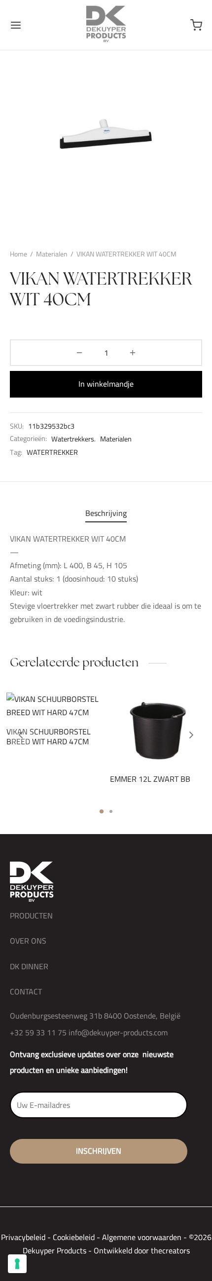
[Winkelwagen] (196, 25)
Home (18, 254)
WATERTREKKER (52, 452)
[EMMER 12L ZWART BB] (158, 729)
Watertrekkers (72, 438)
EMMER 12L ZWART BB (150, 778)
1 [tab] (102, 811)
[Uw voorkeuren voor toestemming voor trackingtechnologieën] (17, 1263)
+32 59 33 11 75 (38, 1032)
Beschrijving (106, 513)
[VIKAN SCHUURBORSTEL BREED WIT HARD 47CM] (54, 706)
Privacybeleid (23, 1237)
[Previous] (21, 735)
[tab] (106, 513)
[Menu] (16, 25)
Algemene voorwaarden (141, 1237)
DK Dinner (29, 966)
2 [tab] (110, 811)
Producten (31, 915)
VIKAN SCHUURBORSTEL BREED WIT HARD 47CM (48, 736)
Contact (26, 991)
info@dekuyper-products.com (118, 1032)
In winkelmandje (106, 383)
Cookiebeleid (74, 1237)
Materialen (52, 254)
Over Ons (28, 940)
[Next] (191, 735)
